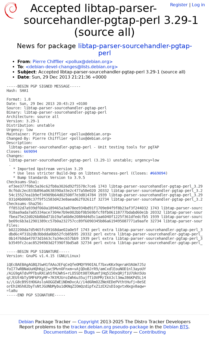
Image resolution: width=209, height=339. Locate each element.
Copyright (88, 321)
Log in (198, 4)
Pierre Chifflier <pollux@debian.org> (73, 61)
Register (179, 4)
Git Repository (117, 332)
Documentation (60, 332)
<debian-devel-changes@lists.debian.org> (72, 66)
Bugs (89, 332)
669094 (30, 151)
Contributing (152, 332)
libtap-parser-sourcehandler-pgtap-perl (135, 49)
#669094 (157, 173)
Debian (26, 321)
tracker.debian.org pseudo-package (109, 326)
